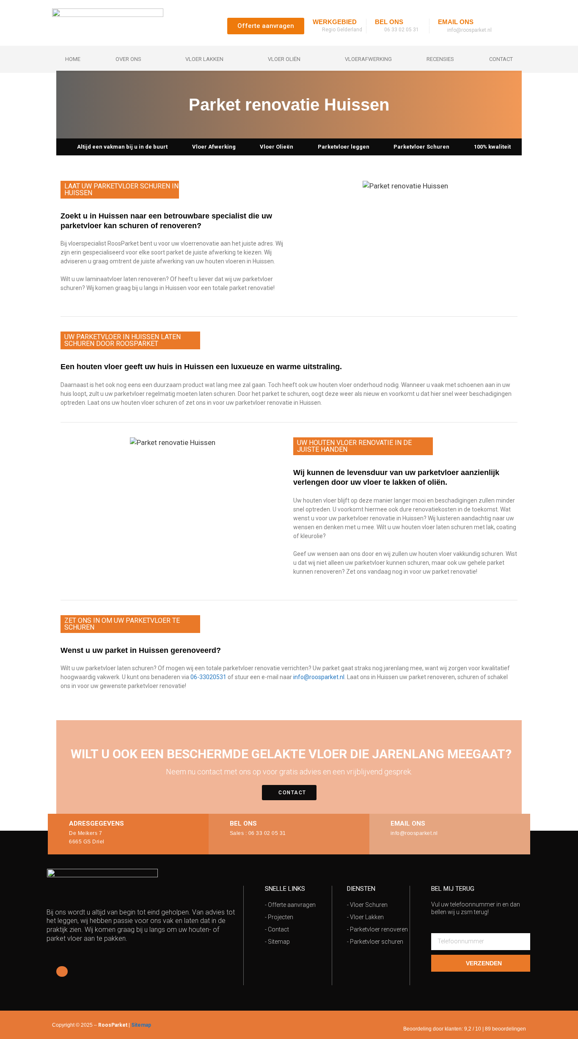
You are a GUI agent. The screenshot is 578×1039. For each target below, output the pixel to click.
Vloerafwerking (368, 59)
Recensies (440, 59)
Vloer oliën (284, 59)
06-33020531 (208, 677)
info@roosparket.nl (318, 677)
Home (72, 59)
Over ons (128, 59)
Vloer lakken (204, 59)
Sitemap (141, 1025)
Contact (501, 59)
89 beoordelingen (505, 1029)
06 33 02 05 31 (267, 833)
